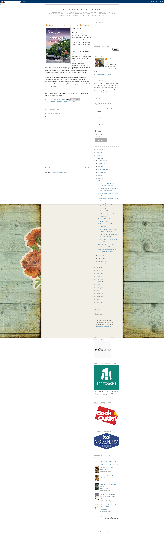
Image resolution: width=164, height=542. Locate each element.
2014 (98, 294)
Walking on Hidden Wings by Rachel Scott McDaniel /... (107, 250)
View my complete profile (104, 74)
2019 (98, 279)
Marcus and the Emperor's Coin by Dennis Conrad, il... (108, 200)
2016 (98, 288)
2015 (98, 291)
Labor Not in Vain (82, 9)
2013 (98, 296)
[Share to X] (75, 99)
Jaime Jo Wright (105, 488)
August (100, 172)
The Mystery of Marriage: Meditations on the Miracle (108, 495)
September (101, 169)
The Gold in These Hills (107, 467)
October (101, 166)
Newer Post (48, 168)
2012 (98, 299)
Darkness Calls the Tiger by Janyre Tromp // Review (108, 220)
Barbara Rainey (104, 509)
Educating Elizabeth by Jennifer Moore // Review (107, 205)
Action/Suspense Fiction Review (63, 101)
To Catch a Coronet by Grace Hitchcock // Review (106, 210)
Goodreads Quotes (114, 331)
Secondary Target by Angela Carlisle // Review (106, 245)
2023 (98, 267)
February (101, 261)
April (100, 255)
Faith (109, 58)
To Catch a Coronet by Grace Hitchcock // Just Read (106, 184)
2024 (98, 158)
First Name (99, 118)
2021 (98, 273)
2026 (98, 152)
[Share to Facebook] (77, 99)
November (101, 163)
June (100, 178)
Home (68, 168)
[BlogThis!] (73, 99)
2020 (98, 276)
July (99, 175)
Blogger (110, 532)
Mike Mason (104, 498)
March (100, 258)
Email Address (100, 111)
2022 (98, 270)
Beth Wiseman (104, 478)
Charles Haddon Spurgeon (103, 327)
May (100, 181)
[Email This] (70, 99)
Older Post (88, 168)
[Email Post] (67, 99)
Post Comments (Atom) (60, 172)
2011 (98, 302)
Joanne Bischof (104, 469)
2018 (98, 282)
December (101, 161)
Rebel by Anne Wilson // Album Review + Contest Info (107, 230)
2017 (98, 285)
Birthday (98, 131)
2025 (98, 155)
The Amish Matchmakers (107, 476)
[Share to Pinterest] (79, 99)
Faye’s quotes (100, 314)
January (100, 264)
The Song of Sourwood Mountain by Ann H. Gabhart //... (108, 235)
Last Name (99, 124)
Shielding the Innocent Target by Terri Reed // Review (108, 189)
